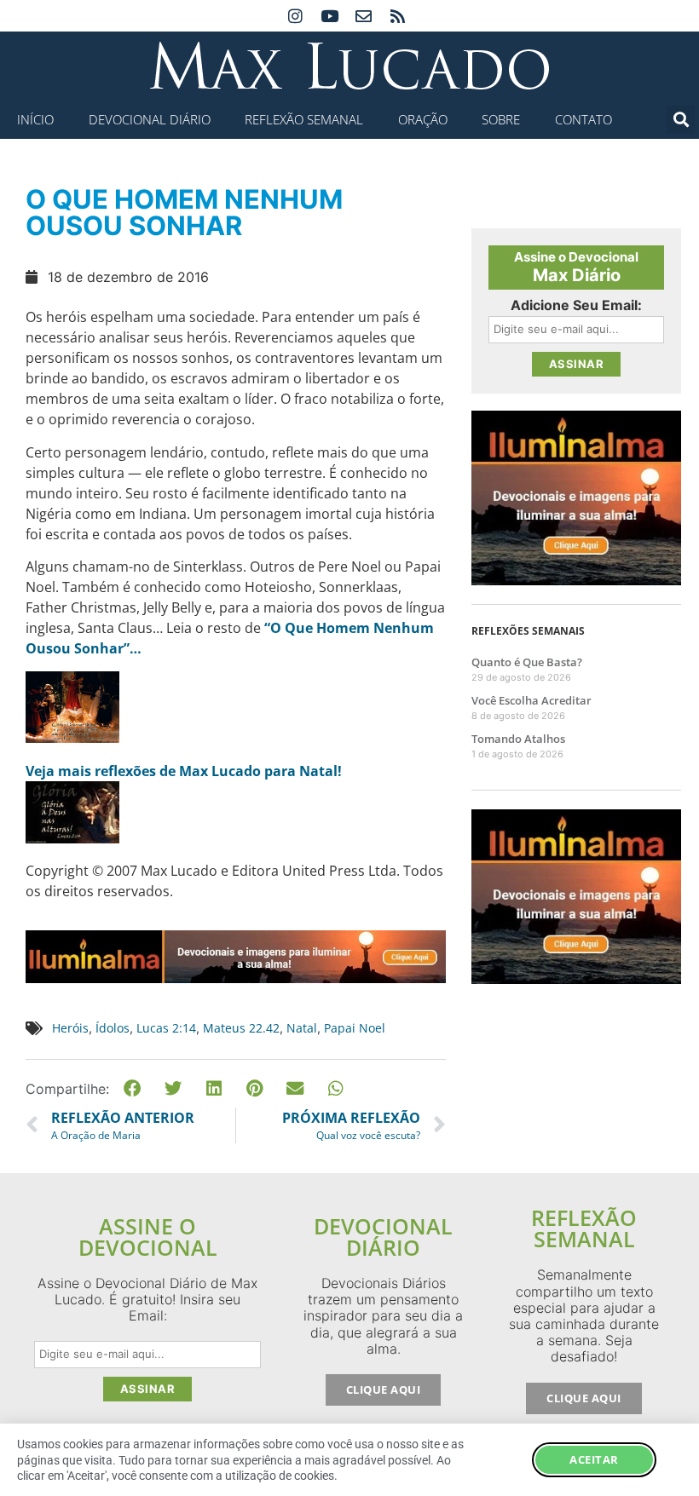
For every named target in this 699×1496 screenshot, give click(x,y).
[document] (349, 748)
